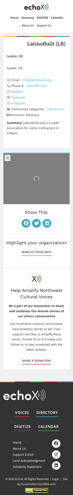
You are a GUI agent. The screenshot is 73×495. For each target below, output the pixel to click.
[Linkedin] (56, 465)
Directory (27, 18)
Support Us (44, 25)
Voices (14, 18)
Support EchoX (23, 455)
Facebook (18, 97)
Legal (55, 479)
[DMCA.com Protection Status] (36, 492)
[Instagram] (56, 454)
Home (17, 442)
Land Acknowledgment (29, 461)
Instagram (18, 103)
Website (17, 92)
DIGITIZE (42, 18)
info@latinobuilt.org (36, 80)
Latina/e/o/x (55, 109)
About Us (28, 25)
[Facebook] (56, 443)
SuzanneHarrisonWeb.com (38, 484)
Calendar (57, 18)
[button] (26, 223)
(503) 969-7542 (36, 86)
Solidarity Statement (27, 467)
